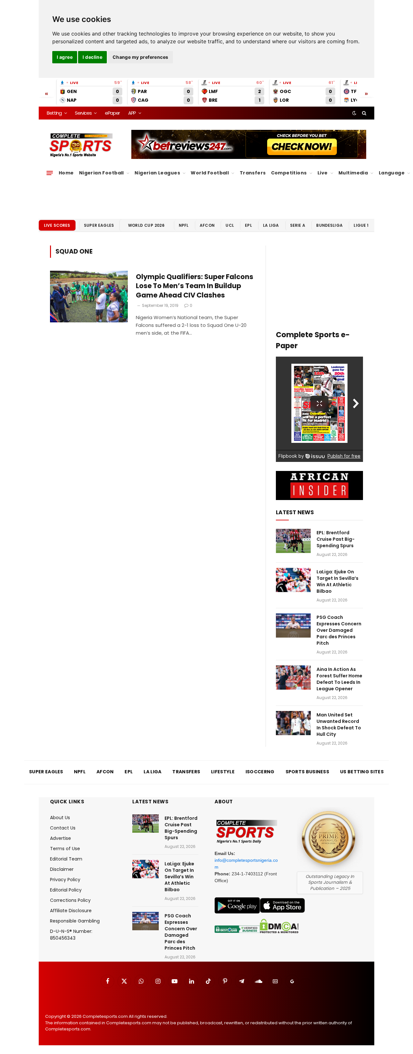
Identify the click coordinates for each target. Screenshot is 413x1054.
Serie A (297, 225)
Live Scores (57, 225)
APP (132, 113)
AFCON (207, 225)
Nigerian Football (101, 173)
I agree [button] (65, 57)
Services (83, 113)
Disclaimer (62, 869)
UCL (230, 225)
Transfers (253, 173)
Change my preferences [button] (140, 57)
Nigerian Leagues (157, 173)
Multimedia (353, 173)
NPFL (184, 225)
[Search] (363, 113)
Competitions (289, 173)
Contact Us (63, 828)
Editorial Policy (66, 890)
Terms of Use (65, 848)
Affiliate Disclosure (71, 910)
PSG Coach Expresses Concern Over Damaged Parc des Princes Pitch (339, 630)
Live (322, 173)
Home (66, 173)
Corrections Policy (70, 900)
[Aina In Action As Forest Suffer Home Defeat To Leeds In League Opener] (293, 677)
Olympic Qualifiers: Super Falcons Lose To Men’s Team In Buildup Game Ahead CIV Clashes (194, 286)
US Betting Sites (362, 771)
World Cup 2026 (146, 225)
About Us (60, 817)
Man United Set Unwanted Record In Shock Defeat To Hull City (339, 724)
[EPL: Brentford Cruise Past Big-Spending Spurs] (293, 541)
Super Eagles (99, 225)
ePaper (112, 113)
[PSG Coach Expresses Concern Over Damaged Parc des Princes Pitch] (293, 625)
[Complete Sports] (81, 145)
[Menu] (49, 173)
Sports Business (307, 771)
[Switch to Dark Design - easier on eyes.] (354, 113)
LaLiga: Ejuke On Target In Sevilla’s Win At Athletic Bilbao (337, 581)
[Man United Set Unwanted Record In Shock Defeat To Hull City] (293, 723)
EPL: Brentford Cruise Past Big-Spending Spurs (336, 539)
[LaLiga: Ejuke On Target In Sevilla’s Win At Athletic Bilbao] (293, 580)
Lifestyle (223, 771)
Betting (54, 113)
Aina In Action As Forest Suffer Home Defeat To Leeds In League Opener (339, 679)
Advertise (60, 838)
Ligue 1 (361, 225)
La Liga (271, 225)
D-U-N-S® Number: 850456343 (71, 934)
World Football (210, 173)
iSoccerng (260, 771)
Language (392, 173)
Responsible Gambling (75, 921)
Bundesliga (329, 225)
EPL (248, 225)
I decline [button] (92, 57)
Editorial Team (66, 859)
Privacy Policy (65, 879)
